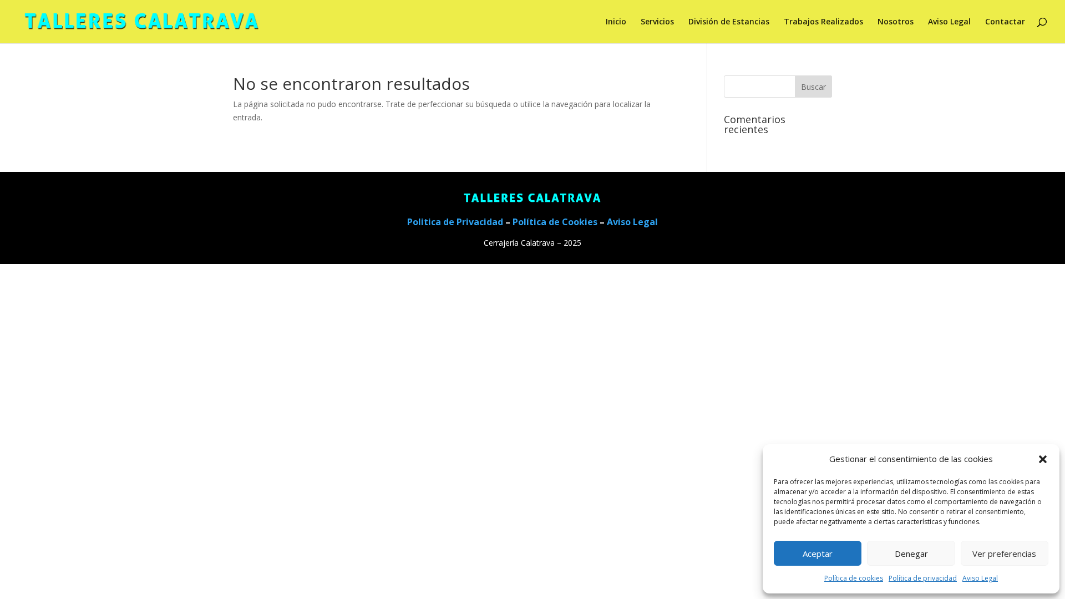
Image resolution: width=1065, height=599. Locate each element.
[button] (1042, 459)
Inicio (616, 22)
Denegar (911, 553)
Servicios (657, 22)
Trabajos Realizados (823, 22)
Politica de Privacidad (455, 222)
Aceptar (818, 553)
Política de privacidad (923, 578)
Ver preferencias (1004, 553)
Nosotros (896, 22)
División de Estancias (728, 22)
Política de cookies (853, 578)
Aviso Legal (980, 578)
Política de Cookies (555, 222)
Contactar (1005, 22)
